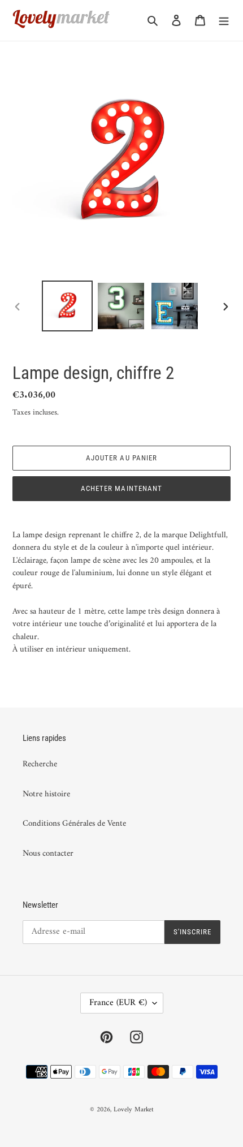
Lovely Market (134, 1110)
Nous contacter (48, 853)
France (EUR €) (118, 1003)
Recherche (40, 764)
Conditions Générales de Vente (74, 823)
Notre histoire (46, 794)
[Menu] (224, 20)
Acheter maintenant (121, 488)
